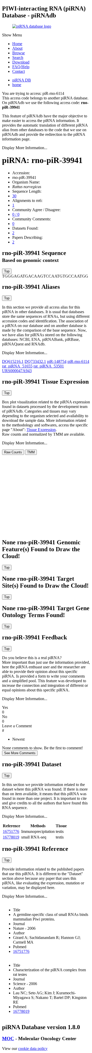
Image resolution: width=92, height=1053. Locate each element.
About (17, 48)
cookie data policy (33, 1048)
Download (20, 62)
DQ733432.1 (35, 361)
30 (14, 196)
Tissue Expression (41, 429)
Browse (18, 53)
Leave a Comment (17, 726)
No (4, 716)
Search (17, 57)
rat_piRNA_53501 (48, 366)
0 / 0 (15, 214)
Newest (18, 739)
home (16, 85)
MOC (8, 1038)
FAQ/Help (20, 67)
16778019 (11, 837)
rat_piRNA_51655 (17, 366)
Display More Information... (24, 148)
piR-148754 (56, 361)
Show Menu (12, 35)
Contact (18, 71)
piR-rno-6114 (78, 361)
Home (17, 44)
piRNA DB (21, 80)
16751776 (11, 831)
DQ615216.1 (13, 361)
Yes (5, 707)
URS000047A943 (17, 371)
